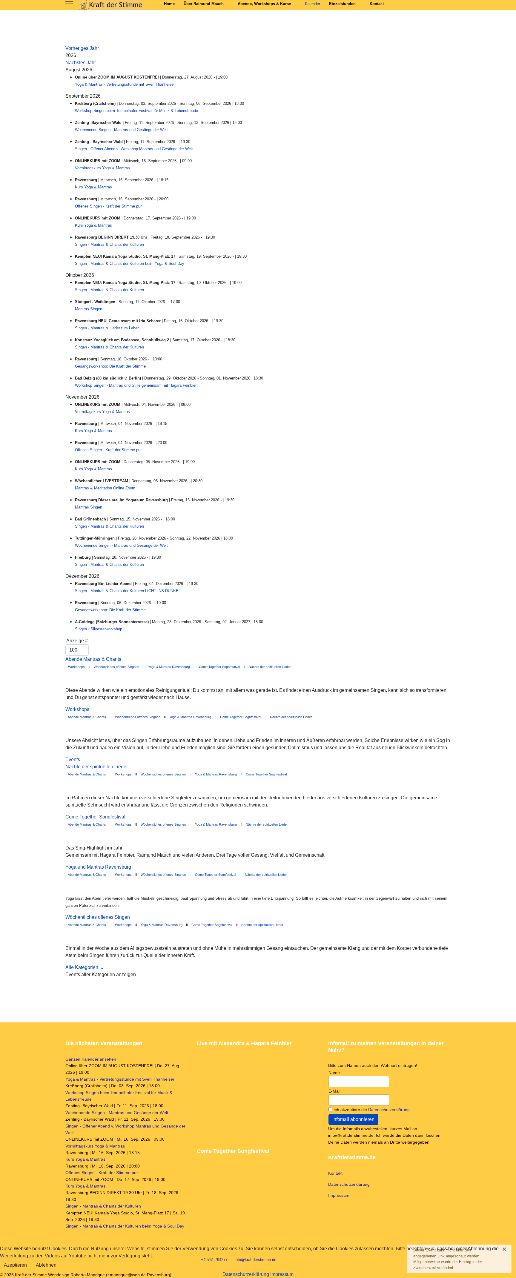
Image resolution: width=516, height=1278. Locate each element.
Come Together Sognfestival (219, 667)
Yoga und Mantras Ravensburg (98, 867)
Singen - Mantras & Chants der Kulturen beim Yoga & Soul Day (129, 263)
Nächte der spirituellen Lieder (270, 667)
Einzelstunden (342, 3)
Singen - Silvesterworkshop (98, 629)
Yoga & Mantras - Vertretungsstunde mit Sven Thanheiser (125, 84)
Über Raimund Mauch (204, 3)
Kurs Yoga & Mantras (93, 187)
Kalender (312, 3)
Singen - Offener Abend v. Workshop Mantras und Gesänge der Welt (134, 149)
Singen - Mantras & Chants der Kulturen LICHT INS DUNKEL (128, 591)
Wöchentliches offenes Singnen (116, 667)
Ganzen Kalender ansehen (90, 1059)
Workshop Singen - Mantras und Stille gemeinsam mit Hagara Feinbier (135, 385)
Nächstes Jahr (80, 62)
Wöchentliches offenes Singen (97, 917)
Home (169, 3)
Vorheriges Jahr (82, 48)
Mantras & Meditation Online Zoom (105, 488)
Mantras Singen (88, 309)
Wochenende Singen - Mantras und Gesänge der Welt (121, 130)
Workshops (76, 667)
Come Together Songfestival (95, 816)
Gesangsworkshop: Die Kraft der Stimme (110, 366)
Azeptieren (15, 1265)
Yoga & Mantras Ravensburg (169, 667)
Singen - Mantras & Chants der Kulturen (109, 244)
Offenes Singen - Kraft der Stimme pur (108, 206)
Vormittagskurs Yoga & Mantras (102, 168)
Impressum (338, 1195)
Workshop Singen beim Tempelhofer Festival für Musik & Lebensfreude (136, 110)
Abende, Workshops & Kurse (264, 3)
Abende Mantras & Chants (93, 659)
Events (72, 759)
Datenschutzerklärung (389, 1109)
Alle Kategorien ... (84, 967)
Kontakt (377, 3)
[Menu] (69, 4)
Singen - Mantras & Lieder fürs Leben (107, 328)
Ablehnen (46, 1265)
